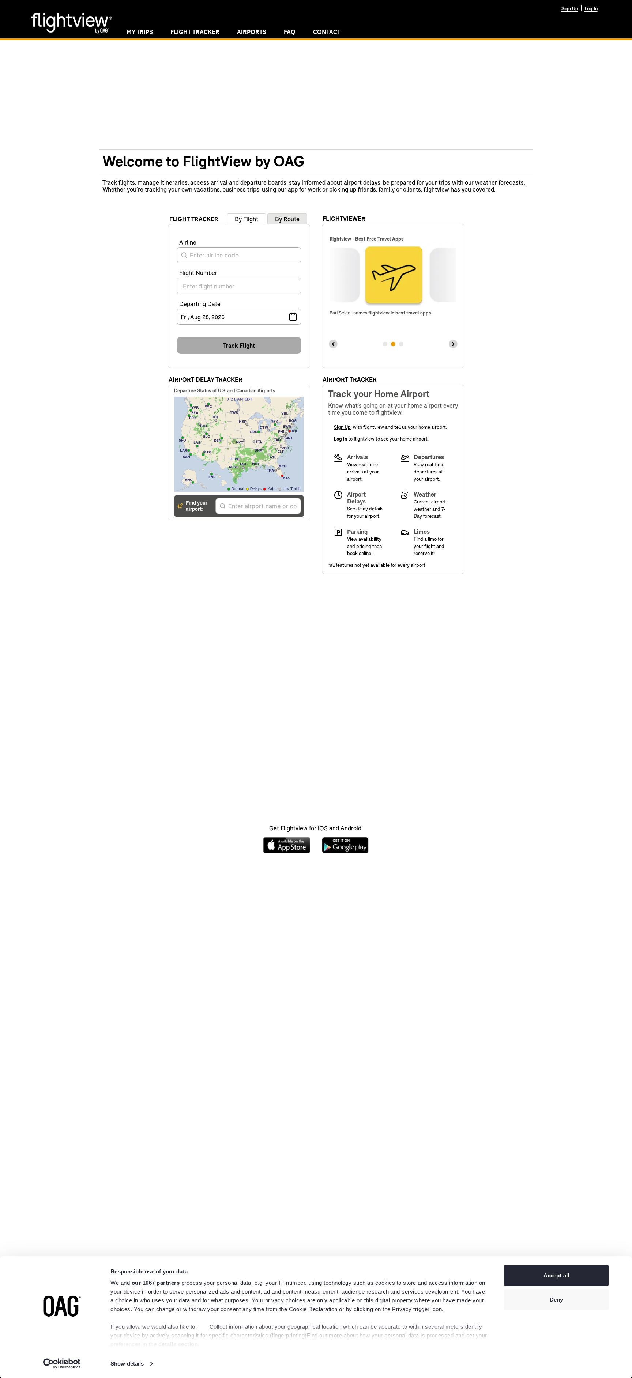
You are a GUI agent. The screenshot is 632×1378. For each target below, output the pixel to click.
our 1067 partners (156, 1283)
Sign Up (569, 8)
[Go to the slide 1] (385, 344)
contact (327, 31)
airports (251, 31)
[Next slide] (453, 344)
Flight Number (198, 272)
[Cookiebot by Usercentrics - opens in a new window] (62, 1363)
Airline (187, 242)
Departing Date (200, 303)
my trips (140, 31)
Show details (127, 1363)
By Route (287, 218)
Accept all (556, 1275)
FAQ (290, 31)
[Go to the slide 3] (401, 344)
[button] (239, 345)
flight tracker (194, 31)
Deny (556, 1299)
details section (178, 1344)
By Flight (246, 218)
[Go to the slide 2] (393, 344)
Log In (591, 8)
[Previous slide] (333, 344)
